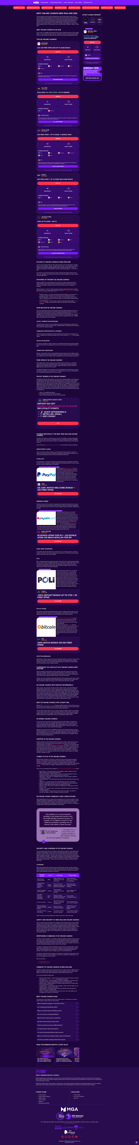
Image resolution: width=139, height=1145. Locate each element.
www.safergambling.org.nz (69, 1123)
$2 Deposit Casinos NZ (33, 7)
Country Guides (42, 1094)
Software (41, 1101)
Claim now (58, 493)
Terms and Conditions (79, 1096)
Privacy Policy (77, 1094)
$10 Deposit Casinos (60, 7)
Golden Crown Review (58, 253)
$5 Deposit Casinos (47, 7)
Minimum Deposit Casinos (58, 744)
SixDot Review (58, 208)
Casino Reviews (44, 2)
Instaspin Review (58, 79)
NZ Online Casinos (120, 7)
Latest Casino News (68, 2)
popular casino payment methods (52, 444)
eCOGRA (70, 335)
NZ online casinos (75, 313)
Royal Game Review (57, 166)
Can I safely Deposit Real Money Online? (47, 1007)
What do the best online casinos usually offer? (49, 1017)
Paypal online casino (69, 468)
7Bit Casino (69, 624)
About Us (76, 1098)
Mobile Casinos (42, 1098)
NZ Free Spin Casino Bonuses (91, 7)
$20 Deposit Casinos (74, 7)
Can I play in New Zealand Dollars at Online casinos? (50, 1032)
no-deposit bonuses (50, 979)
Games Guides (42, 1099)
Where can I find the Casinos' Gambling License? (49, 1010)
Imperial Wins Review (92, 58)
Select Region (78, 2)
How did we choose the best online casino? (48, 1021)
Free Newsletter (88, 2)
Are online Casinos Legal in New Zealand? (47, 1028)
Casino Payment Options (56, 2)
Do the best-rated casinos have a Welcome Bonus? (50, 1025)
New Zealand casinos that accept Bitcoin (64, 618)
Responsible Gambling (44, 1103)
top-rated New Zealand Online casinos (66, 768)
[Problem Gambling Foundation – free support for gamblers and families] (74, 1116)
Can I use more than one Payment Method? (48, 1014)
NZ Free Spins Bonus (44, 299)
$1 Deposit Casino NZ (69, 290)
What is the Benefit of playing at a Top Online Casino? (50, 1003)
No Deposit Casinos (106, 7)
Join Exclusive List (92, 78)
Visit (58, 423)
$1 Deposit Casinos (19, 7)
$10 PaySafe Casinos (52, 291)
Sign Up (58, 51)
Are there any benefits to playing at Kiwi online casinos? (51, 1039)
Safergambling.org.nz (44, 962)
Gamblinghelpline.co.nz (44, 961)
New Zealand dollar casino (48, 705)
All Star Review (58, 121)
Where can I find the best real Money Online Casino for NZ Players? (54, 1036)
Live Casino (39, 764)
